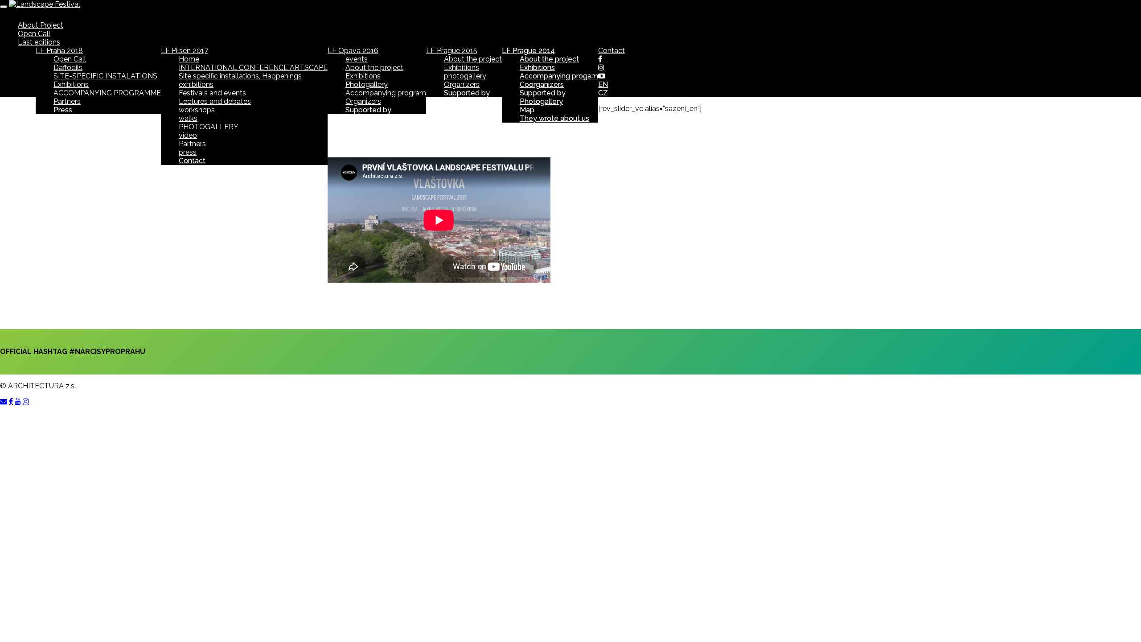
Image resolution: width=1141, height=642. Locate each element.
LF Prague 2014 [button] (528, 50)
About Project (40, 25)
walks (188, 118)
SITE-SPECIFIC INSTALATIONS (105, 76)
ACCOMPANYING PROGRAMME (107, 93)
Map (527, 110)
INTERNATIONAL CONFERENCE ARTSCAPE (253, 67)
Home (189, 59)
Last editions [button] (39, 42)
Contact (192, 160)
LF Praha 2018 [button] (59, 50)
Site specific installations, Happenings (240, 76)
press (188, 152)
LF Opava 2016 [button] (353, 50)
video (188, 135)
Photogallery (366, 84)
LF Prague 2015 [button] (451, 50)
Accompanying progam (559, 76)
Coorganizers (542, 84)
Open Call (34, 33)
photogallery (465, 76)
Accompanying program (385, 93)
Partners (67, 101)
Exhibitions (71, 84)
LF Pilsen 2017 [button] (184, 50)
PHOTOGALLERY (208, 127)
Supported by (368, 110)
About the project (374, 67)
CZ (603, 93)
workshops (197, 110)
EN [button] (603, 84)
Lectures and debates (215, 101)
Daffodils (67, 67)
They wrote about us (554, 118)
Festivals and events (212, 93)
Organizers (363, 101)
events (356, 59)
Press (62, 110)
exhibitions (196, 84)
